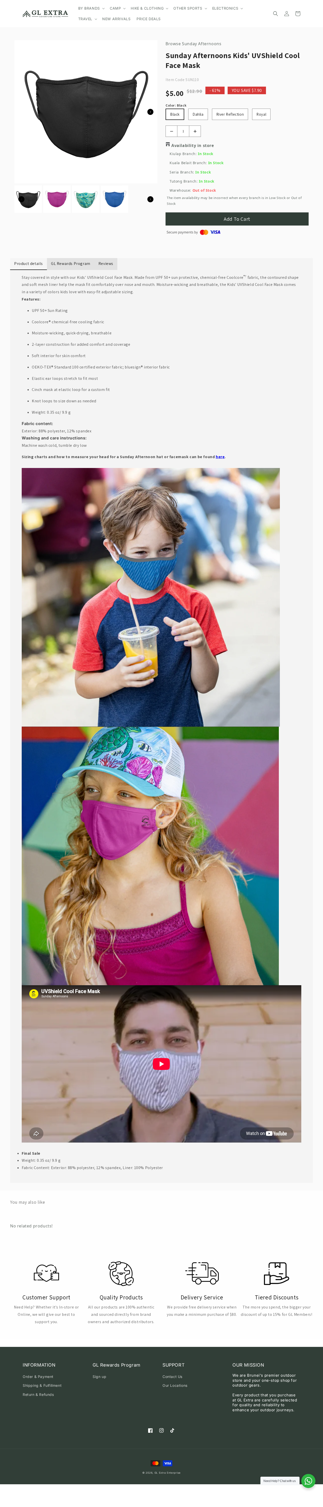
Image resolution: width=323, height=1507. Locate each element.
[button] (91, 8)
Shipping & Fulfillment (42, 1385)
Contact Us (172, 1376)
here (220, 456)
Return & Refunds (38, 1394)
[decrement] (171, 131)
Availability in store (192, 145)
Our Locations (175, 1385)
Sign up (99, 1376)
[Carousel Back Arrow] (21, 199)
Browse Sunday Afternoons (193, 43)
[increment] (195, 131)
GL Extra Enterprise (167, 1472)
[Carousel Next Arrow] (150, 112)
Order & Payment (38, 1376)
